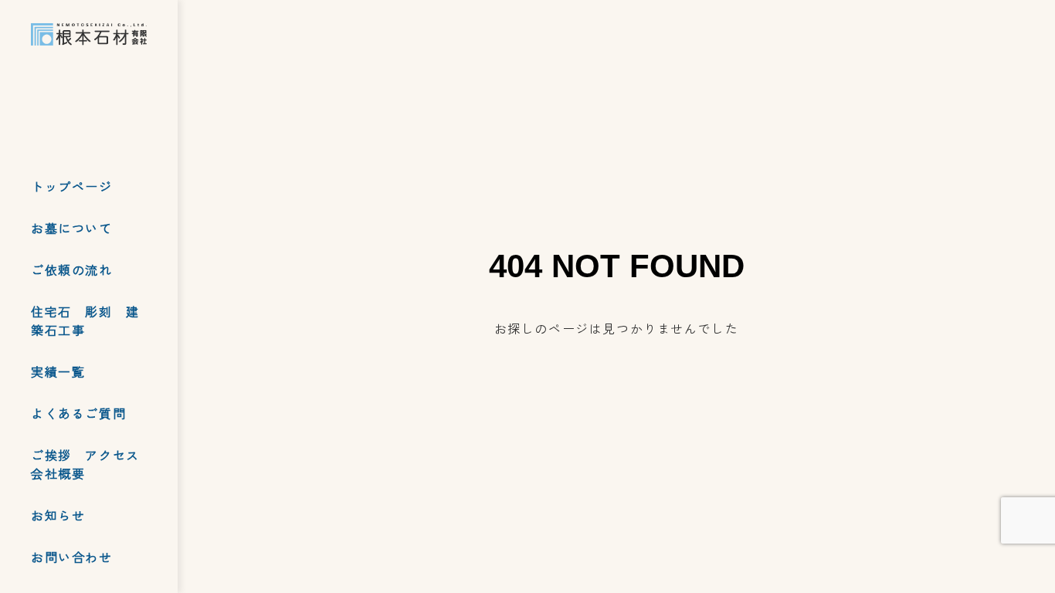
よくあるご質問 (78, 413)
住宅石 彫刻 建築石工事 (85, 320)
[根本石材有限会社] (89, 34)
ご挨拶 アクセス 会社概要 (92, 464)
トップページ (72, 186)
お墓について (72, 228)
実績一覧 (58, 371)
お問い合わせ (72, 556)
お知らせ (58, 515)
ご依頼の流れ (72, 269)
